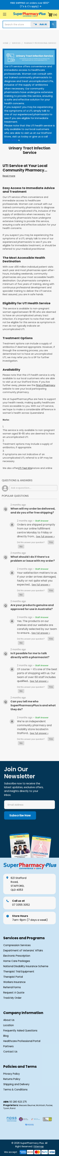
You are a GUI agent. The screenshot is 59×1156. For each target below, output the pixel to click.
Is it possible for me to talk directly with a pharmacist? (29, 655)
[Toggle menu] (4, 14)
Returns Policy (11, 1079)
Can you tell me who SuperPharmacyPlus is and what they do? (33, 705)
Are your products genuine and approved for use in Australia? (32, 607)
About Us (8, 1020)
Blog (6, 1035)
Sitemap (39, 1146)
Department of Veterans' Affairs (23, 950)
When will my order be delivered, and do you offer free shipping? (32, 510)
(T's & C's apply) (29, 6)
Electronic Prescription (16, 955)
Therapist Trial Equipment (18, 971)
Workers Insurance (14, 982)
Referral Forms (12, 987)
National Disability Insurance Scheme (25, 966)
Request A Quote (13, 992)
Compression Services (17, 945)
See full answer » (45, 536)
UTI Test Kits (25, 468)
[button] (51, 542)
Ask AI (43, 24)
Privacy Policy (11, 1073)
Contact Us (10, 1051)
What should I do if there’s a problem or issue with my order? (32, 559)
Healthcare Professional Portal (21, 1041)
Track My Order (12, 998)
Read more (9, 176)
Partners (8, 1046)
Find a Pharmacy (45, 385)
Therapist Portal (13, 976)
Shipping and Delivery (16, 1084)
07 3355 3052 (21, 903)
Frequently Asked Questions (20, 1030)
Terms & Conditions (15, 1089)
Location (8, 1025)
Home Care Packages (16, 961)
